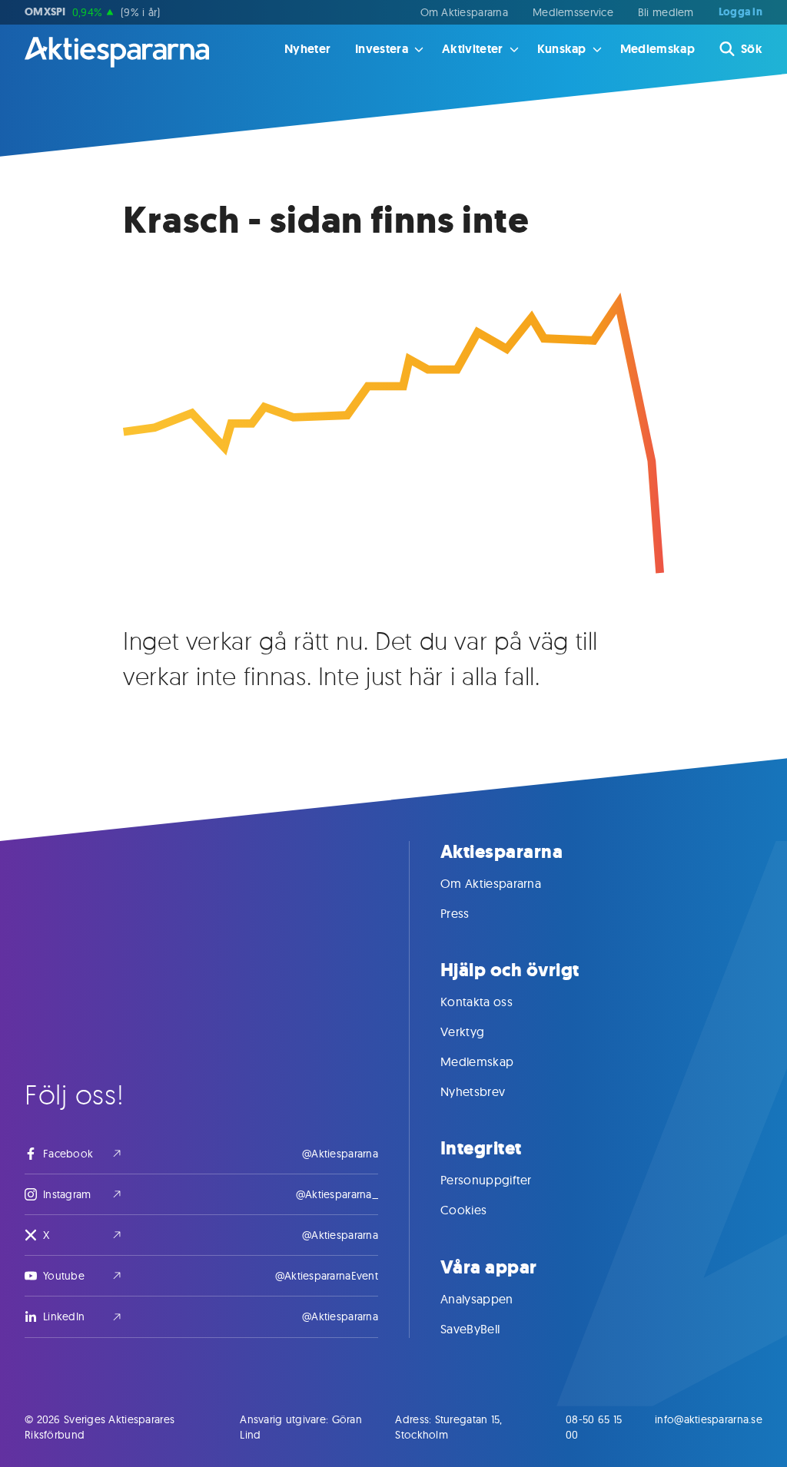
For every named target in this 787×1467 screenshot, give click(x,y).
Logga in (740, 12)
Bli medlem (666, 12)
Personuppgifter (486, 1179)
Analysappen (476, 1298)
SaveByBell (470, 1328)
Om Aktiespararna (464, 12)
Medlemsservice (573, 12)
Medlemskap (657, 49)
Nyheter (307, 49)
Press (455, 913)
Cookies (463, 1209)
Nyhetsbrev (472, 1091)
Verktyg (462, 1031)
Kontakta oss (476, 1001)
